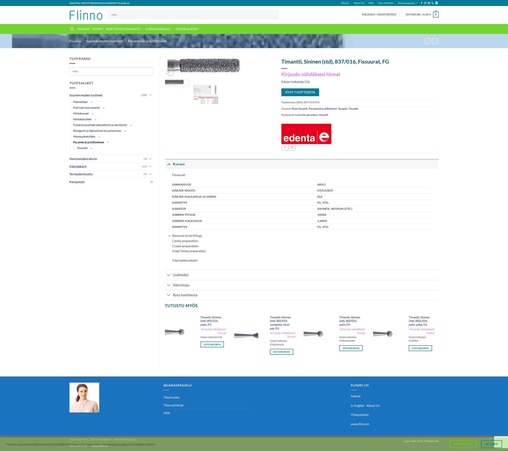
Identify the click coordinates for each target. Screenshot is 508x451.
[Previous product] (435, 41)
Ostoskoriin (212, 344)
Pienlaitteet (80, 102)
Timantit (82, 148)
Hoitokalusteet (187, 29)
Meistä (345, 3)
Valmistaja (181, 285)
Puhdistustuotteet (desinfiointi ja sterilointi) (100, 125)
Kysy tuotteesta (185, 295)
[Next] (268, 68)
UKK (371, 3)
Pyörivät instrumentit (86, 107)
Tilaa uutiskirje (173, 405)
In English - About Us (365, 405)
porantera (312, 114)
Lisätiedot (181, 275)
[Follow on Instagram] (425, 3)
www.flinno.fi (360, 424)
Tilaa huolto (171, 397)
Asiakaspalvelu (406, 3)
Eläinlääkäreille (157, 29)
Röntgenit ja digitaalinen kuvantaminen (97, 130)
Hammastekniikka (84, 136)
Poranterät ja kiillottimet (147, 41)
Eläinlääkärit (78, 166)
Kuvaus (179, 164)
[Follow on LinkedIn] (436, 3)
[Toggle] (150, 95)
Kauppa (97, 29)
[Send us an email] (429, 3)
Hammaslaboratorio (83, 159)
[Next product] (427, 41)
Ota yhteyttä (385, 3)
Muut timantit (300, 108)
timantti (323, 114)
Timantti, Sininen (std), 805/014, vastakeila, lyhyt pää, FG (280, 323)
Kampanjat (77, 182)
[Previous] (165, 337)
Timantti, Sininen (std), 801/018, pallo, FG (210, 321)
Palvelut (83, 29)
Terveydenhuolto (81, 174)
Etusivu (75, 41)
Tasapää (342, 108)
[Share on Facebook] (285, 147)
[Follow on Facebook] (421, 3)
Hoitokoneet (81, 113)
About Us (359, 3)
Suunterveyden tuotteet (104, 41)
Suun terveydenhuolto (123, 29)
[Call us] (433, 3)
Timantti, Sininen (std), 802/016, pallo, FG (349, 321)
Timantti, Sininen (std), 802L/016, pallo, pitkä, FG (419, 321)
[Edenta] (306, 134)
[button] (379, 14)
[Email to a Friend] (292, 147)
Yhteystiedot (360, 414)
